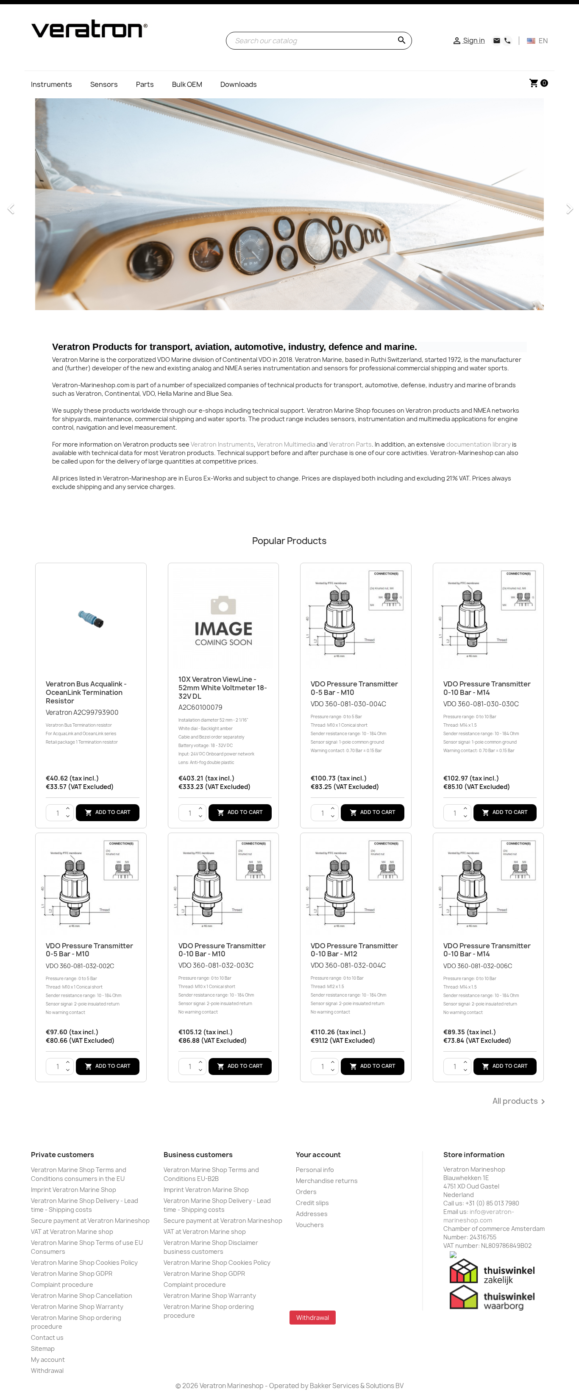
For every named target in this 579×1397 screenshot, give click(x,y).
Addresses (312, 1214)
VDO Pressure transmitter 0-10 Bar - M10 (222, 950)
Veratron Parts (350, 444)
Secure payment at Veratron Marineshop (90, 1220)
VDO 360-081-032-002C (83, 988)
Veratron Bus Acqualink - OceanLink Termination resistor (86, 692)
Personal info (315, 1170)
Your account (318, 1154)
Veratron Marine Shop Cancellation (81, 1295)
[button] (14, 204)
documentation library (478, 444)
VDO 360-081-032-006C (481, 988)
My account (48, 1359)
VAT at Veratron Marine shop (72, 1232)
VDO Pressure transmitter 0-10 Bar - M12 (354, 950)
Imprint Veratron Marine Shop (73, 1190)
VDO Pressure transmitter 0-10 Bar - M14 (487, 688)
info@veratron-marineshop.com (478, 1216)
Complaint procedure (62, 1284)
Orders (306, 1192)
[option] (289, 204)
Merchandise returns (327, 1181)
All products (520, 1102)
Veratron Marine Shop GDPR (71, 1273)
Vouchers (310, 1225)
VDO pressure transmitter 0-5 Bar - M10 (354, 688)
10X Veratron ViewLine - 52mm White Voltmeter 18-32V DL (222, 688)
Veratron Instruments (222, 444)
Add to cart (108, 813)
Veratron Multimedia (286, 444)
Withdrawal (47, 1370)
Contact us (47, 1337)
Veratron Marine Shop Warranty (77, 1307)
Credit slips (312, 1203)
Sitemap (43, 1348)
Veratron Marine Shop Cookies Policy (84, 1262)
